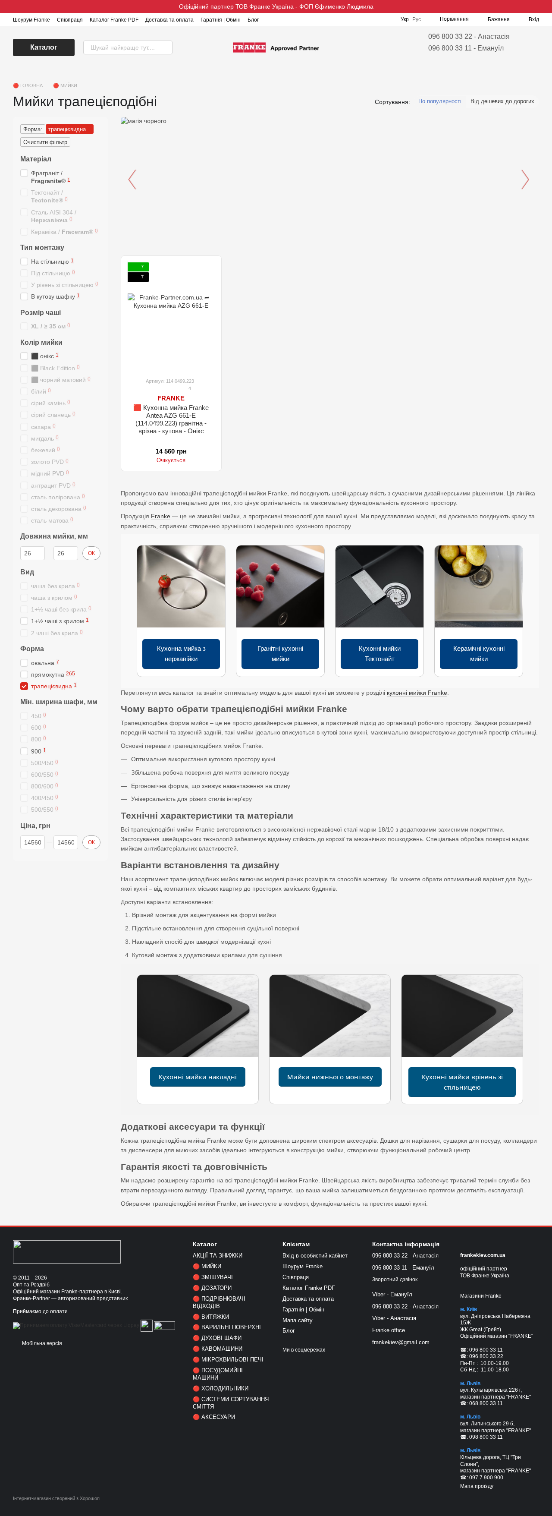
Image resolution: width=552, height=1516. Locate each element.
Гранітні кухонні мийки (280, 653)
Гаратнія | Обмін (221, 20)
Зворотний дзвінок (394, 1279)
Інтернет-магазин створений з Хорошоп (56, 1498)
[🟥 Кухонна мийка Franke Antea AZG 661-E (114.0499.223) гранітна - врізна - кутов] (171, 316)
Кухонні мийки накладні (198, 1076)
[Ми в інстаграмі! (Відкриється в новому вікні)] (270, 19)
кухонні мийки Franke (417, 692)
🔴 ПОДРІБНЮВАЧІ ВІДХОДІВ (219, 1302)
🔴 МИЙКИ (207, 1266)
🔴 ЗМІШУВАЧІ (213, 1277)
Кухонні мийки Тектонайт (380, 653)
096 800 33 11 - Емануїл (466, 48)
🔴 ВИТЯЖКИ (211, 1317)
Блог (253, 20)
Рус (416, 19)
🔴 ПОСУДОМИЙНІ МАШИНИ (218, 1374)
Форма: (32, 129)
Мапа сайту (297, 1320)
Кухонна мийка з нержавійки (181, 653)
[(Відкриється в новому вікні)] (147, 1325)
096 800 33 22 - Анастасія (469, 36)
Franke (160, 516)
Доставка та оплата (169, 20)
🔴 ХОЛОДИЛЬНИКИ (220, 1388)
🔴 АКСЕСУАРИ (214, 1417)
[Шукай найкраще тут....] (165, 47)
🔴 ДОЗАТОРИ (212, 1288)
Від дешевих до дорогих (502, 101)
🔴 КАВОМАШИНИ (217, 1349)
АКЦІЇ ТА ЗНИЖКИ (217, 1255)
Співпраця (70, 20)
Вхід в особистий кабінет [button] (315, 1255)
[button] (545, 6)
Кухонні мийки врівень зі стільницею (462, 1081)
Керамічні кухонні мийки (479, 653)
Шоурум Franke (31, 20)
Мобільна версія (41, 1343)
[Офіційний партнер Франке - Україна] (67, 1251)
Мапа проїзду (476, 1486)
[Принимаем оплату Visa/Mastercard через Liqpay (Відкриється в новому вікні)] (76, 1325)
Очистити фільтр (45, 142)
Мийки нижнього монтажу (330, 1076)
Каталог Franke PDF (114, 20)
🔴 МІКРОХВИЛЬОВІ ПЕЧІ (228, 1359)
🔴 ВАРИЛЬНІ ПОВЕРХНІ (227, 1327)
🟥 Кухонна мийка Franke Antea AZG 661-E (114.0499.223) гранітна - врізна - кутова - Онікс (171, 419)
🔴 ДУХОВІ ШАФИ (217, 1338)
